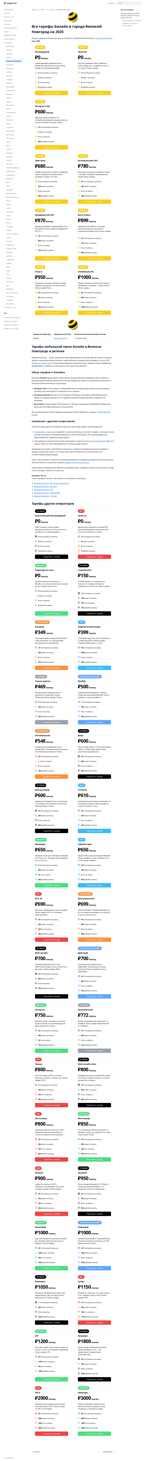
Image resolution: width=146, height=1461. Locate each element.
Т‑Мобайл (41, 676)
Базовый (39, 626)
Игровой (82, 1172)
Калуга (8, 116)
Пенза (8, 201)
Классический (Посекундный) (50, 515)
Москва (8, 160)
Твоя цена (7, 24)
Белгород (9, 54)
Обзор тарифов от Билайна (131, 20)
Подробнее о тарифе (51, 93)
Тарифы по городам (10, 325)
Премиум (83, 1335)
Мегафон (35, 363)
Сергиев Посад (11, 249)
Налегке (82, 515)
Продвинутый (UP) (10, 35)
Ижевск (8, 98)
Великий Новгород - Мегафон (45, 486)
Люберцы (9, 153)
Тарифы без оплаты (10, 321)
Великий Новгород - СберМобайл (47, 493)
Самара (8, 230)
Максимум (40, 1227)
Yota (81, 622)
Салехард (9, 226)
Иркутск (9, 101)
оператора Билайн (102, 38)
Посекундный (8, 10)
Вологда (9, 72)
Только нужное (42, 681)
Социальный (84, 570)
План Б (6, 32)
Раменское (10, 212)
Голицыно (9, 79)
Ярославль (10, 304)
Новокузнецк (10, 171)
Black (80, 735)
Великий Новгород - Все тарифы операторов (51, 483)
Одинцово (9, 179)
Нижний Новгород (12, 168)
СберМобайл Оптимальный (45, 432)
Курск (8, 146)
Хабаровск (9, 289)
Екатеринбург (11, 90)
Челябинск (10, 300)
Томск (8, 271)
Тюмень (9, 278)
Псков (8, 208)
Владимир (9, 65)
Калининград (10, 112)
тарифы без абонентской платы (76, 462)
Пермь (8, 204)
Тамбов (8, 263)
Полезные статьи (10, 307)
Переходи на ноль (44, 570)
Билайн (41, 10)
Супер (81, 1281)
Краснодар (10, 135)
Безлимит (40, 1281)
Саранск (9, 238)
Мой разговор (42, 789)
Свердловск (10, 245)
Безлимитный (85, 1009)
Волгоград (9, 68)
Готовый (82, 789)
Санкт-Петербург (12, 234)
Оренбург (9, 190)
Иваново (9, 94)
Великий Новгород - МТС (43, 490)
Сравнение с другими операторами (129, 24)
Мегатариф (84, 1118)
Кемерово (9, 120)
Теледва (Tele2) (46, 363)
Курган (8, 142)
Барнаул (9, 50)
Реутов (8, 215)
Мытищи (9, 164)
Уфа (7, 285)
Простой (7, 13)
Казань (8, 109)
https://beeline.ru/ (61, 338)
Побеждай (83, 1227)
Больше (39, 1172)
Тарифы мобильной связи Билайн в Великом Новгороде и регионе (130, 16)
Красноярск (10, 138)
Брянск (8, 57)
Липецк (8, 149)
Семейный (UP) (9, 39)
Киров (8, 124)
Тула (7, 274)
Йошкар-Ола (10, 105)
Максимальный (86, 898)
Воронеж (9, 76)
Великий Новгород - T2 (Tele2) (45, 496)
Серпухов (9, 252)
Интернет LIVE (9, 17)
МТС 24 (38, 898)
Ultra (37, 1392)
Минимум (40, 844)
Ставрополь (10, 260)
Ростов (8, 219)
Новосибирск (10, 175)
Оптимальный (42, 735)
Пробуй (82, 681)
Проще (38, 1064)
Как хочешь (41, 1118)
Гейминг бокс (85, 844)
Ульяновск (9, 282)
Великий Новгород (13, 61)
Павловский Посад (12, 197)
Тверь (8, 267)
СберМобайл (42, 622)
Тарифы (34, 10)
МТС (81, 511)
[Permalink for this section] (67, 351)
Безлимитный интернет (12, 318)
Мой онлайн (41, 953)
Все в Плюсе (8, 21)
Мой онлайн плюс (87, 1064)
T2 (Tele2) (41, 511)
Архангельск (10, 46)
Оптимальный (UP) (10, 28)
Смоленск (9, 256)
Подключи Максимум (97, 441)
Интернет (40, 1009)
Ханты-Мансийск (12, 293)
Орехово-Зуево (11, 193)
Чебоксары (10, 296)
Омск (8, 182)
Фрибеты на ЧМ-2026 (11, 329)
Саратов (9, 241)
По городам (8, 43)
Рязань (8, 223)
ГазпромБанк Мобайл (89, 676)
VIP (36, 1335)
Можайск (9, 157)
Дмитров (9, 83)
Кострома (9, 127)
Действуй (83, 953)
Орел (8, 186)
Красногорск (10, 131)
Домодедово (10, 87)
